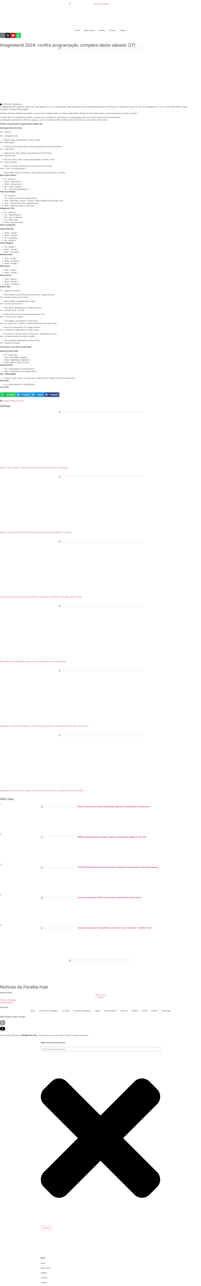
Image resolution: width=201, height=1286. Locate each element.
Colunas (112, 30)
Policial (144, 1011)
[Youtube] (13, 35)
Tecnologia (166, 1011)
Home (77, 30)
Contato (123, 30)
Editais (97, 1011)
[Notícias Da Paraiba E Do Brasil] (2, 35)
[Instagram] (7, 35)
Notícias (101, 30)
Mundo (135, 1011)
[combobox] (100, 1049)
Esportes (124, 1011)
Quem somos (89, 30)
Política (154, 1011)
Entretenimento (110, 1011)
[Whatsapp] (18, 35)
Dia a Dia (65, 1011)
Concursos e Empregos (48, 1011)
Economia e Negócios (82, 1011)
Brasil (33, 1011)
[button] (8, 394)
